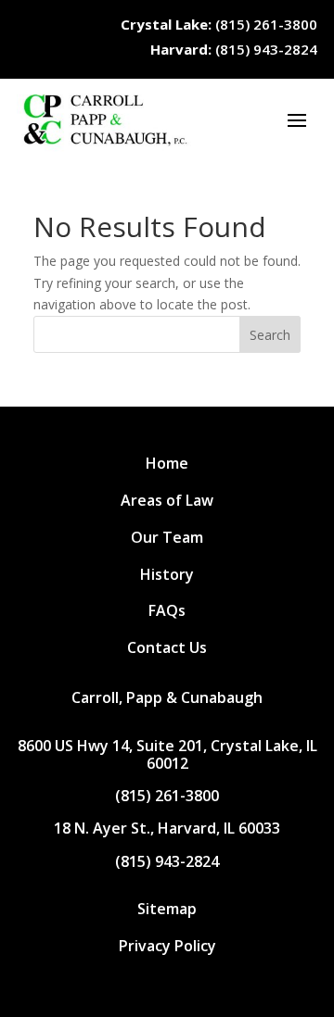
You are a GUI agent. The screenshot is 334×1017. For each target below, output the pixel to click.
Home (167, 463)
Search (270, 335)
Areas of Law (167, 500)
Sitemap (167, 908)
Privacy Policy (167, 945)
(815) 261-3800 (219, 24)
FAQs (167, 610)
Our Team (167, 537)
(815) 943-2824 (233, 49)
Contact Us (167, 647)
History (167, 574)
